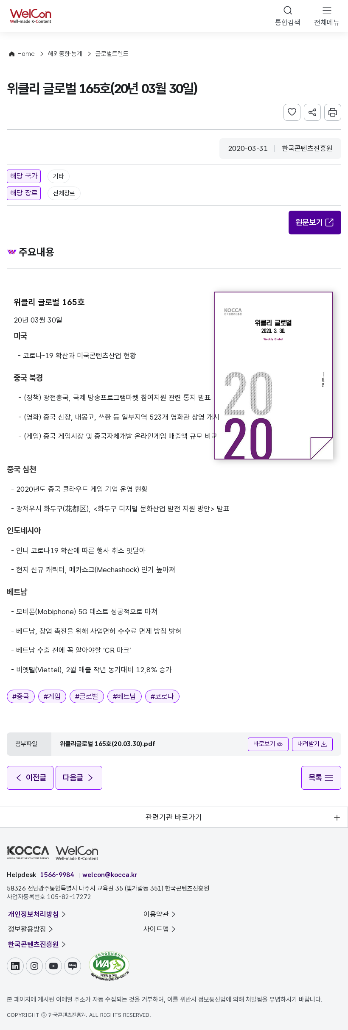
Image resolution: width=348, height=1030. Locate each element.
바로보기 (264, 744)
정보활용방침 (27, 929)
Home (26, 54)
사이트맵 (156, 929)
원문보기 (309, 222)
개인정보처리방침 (33, 914)
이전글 (36, 777)
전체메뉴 (327, 22)
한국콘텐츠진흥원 (33, 944)
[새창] (109, 955)
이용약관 (156, 914)
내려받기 (308, 744)
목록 (315, 777)
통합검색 (287, 22)
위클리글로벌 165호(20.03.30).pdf (107, 744)
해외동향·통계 (65, 54)
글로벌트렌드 (112, 54)
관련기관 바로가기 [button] (174, 817)
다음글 (73, 777)
